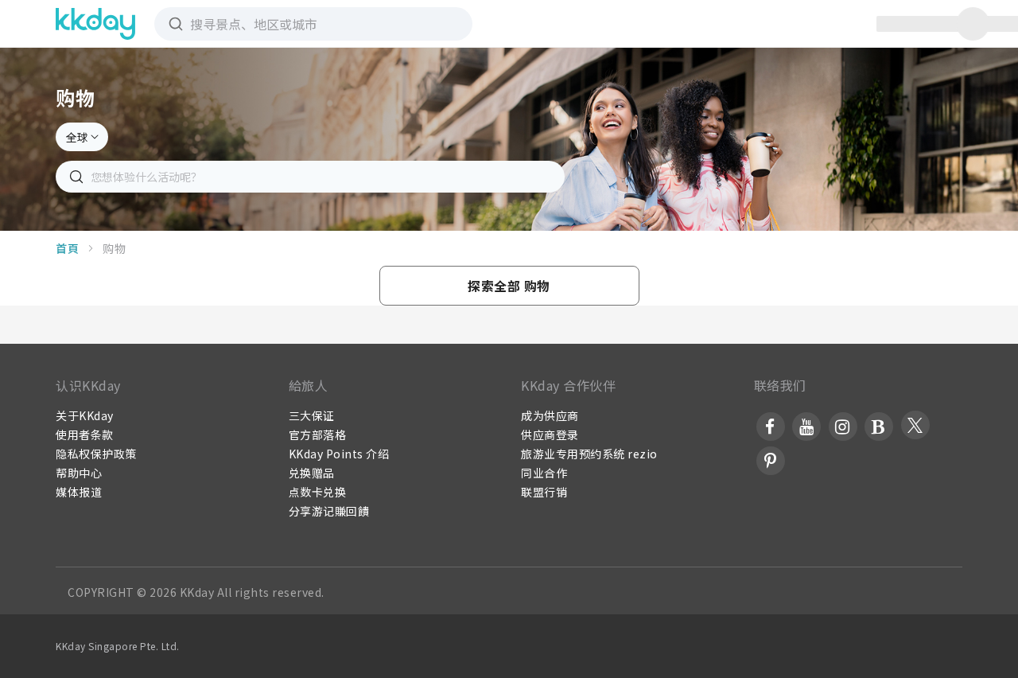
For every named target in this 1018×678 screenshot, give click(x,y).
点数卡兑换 (318, 492)
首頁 (67, 248)
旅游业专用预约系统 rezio (589, 454)
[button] (509, 286)
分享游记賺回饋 (329, 511)
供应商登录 (550, 434)
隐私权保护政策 (96, 454)
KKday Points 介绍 (339, 454)
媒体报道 (79, 492)
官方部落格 (318, 434)
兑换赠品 (312, 473)
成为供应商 (550, 415)
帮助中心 (79, 473)
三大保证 (312, 415)
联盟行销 (544, 492)
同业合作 (544, 473)
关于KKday (85, 415)
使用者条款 (85, 434)
